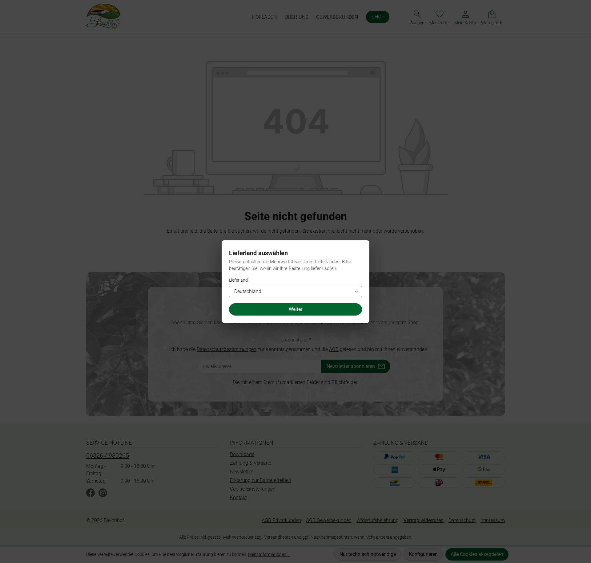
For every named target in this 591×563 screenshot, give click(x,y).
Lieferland (238, 280)
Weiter (295, 309)
